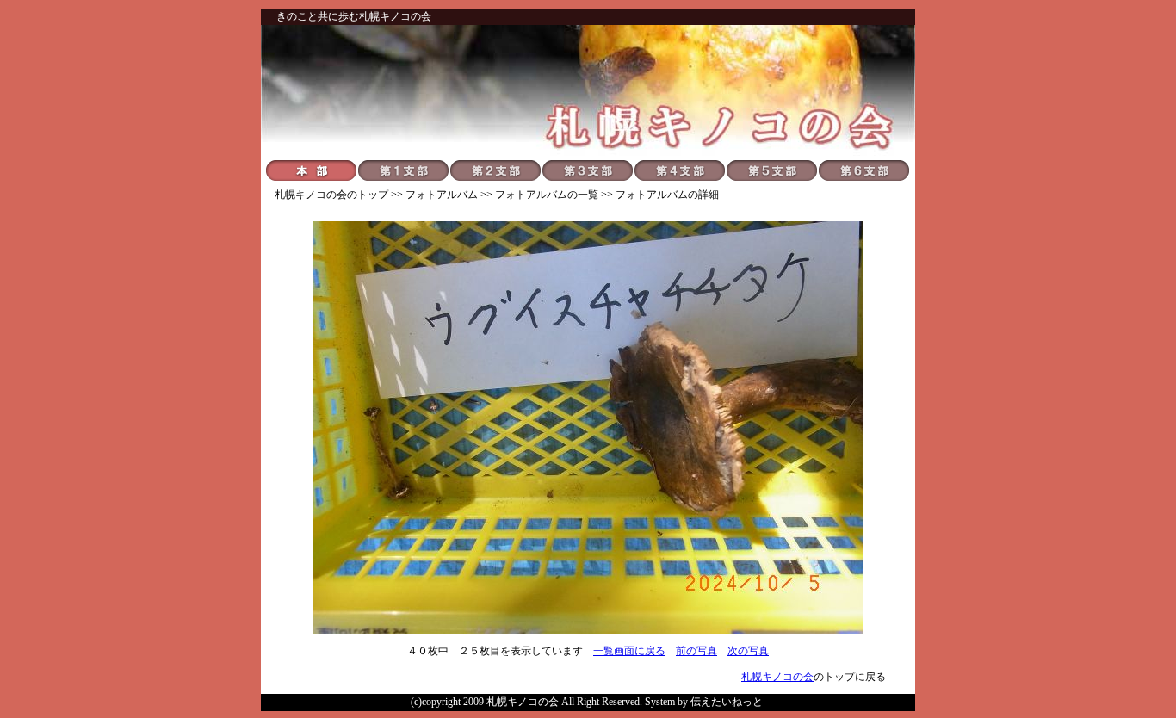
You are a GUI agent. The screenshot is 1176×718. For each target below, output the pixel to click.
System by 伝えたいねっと (704, 702)
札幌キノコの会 (311, 195)
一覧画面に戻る (629, 651)
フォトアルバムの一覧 (546, 195)
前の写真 (696, 651)
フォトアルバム (441, 195)
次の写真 (748, 651)
